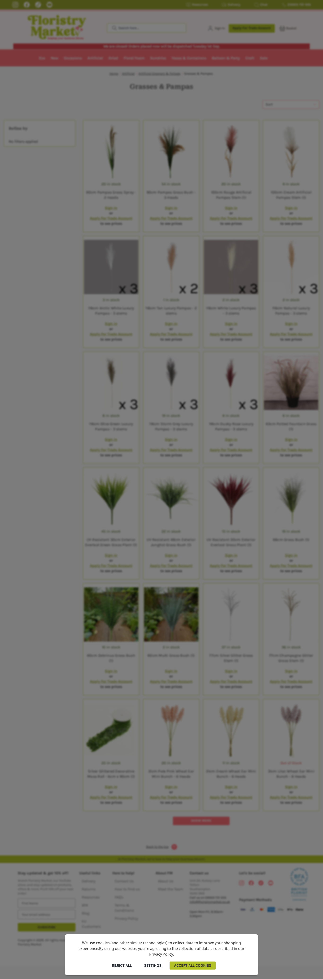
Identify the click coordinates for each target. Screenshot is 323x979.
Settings (153, 965)
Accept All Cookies (192, 965)
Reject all (122, 965)
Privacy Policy (161, 954)
